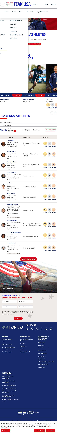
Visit (46, 4)
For (41, 359)
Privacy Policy (23, 311)
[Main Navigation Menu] (2, 4)
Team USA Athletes (7, 339)
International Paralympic (10, 381)
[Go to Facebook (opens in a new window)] (27, 329)
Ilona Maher (11, 193)
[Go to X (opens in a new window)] (32, 329)
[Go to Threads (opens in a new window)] (51, 329)
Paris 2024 (13, 24)
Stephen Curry (11, 162)
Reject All (50, 430)
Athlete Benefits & (46, 361)
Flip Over (18, 95)
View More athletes (28, 259)
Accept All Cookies (39, 430)
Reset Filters (52, 130)
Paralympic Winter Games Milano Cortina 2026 (8, 395)
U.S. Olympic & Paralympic (10, 348)
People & (43, 348)
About (41, 345)
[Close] (54, 423)
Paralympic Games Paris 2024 (9, 388)
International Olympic (10, 377)
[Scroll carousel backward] (51, 112)
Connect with (25, 351)
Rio (14, 38)
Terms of (6, 314)
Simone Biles (11, 141)
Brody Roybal (11, 243)
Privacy (27, 312)
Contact (41, 367)
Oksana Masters (12, 204)
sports (8, 128)
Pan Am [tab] (21, 12)
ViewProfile (5, 95)
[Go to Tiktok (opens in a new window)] (41, 329)
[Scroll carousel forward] (55, 112)
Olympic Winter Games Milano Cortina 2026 (10, 391)
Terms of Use (30, 311)
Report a (7, 351)
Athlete (7, 344)
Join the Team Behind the (27, 340)
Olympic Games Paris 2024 (9, 385)
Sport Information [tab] (43, 12)
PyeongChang (17, 35)
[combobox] (13, 130)
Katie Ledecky (11, 172)
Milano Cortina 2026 (16, 20)
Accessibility (7, 421)
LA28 (34, 4)
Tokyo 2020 (13, 31)
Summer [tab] (6, 12)
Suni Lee (9, 183)
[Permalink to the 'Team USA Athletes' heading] (30, 116)
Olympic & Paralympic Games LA (10, 400)
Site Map (50, 421)
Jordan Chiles (11, 151)
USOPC (43, 364)
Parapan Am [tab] (30, 12)
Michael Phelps (12, 220)
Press (42, 353)
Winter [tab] (14, 12)
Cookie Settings (6, 430)
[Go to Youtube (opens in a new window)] (46, 329)
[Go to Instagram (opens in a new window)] (37, 329)
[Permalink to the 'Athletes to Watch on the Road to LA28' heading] (34, 58)
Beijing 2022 (13, 27)
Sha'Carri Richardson (14, 232)
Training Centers (42, 350)
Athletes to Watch (34, 44)
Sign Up (18, 318)
